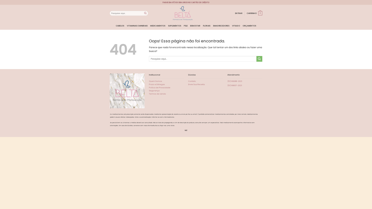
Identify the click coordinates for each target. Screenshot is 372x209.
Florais (207, 26)
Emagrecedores (221, 26)
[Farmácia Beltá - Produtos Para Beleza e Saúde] (183, 13)
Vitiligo (236, 26)
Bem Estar (195, 26)
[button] (238, 13)
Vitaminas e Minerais (137, 26)
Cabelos (120, 26)
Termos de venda (157, 94)
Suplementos (174, 26)
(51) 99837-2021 (234, 85)
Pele (186, 26)
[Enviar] (145, 13)
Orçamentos (249, 26)
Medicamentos (157, 26)
